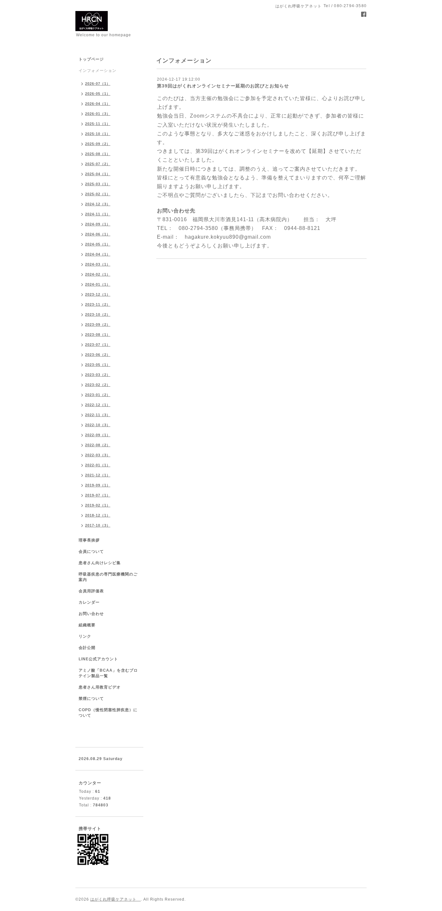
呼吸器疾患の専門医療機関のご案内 (108, 577)
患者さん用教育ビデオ (100, 687)
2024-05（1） (97, 244)
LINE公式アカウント (98, 659)
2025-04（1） (97, 174)
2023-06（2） (97, 355)
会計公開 (87, 647)
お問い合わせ (91, 613)
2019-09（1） (97, 485)
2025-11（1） (97, 124)
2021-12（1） (97, 475)
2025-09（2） (97, 144)
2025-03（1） (97, 184)
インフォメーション (97, 70)
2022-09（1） (97, 435)
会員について (91, 551)
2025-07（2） (97, 164)
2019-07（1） (97, 495)
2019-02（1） (97, 505)
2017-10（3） (97, 525)
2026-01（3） (97, 114)
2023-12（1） (97, 294)
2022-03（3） (97, 455)
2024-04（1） (97, 254)
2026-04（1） (97, 104)
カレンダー (89, 602)
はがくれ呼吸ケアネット (115, 899)
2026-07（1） (97, 83)
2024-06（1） (97, 234)
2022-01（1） (97, 465)
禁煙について (91, 698)
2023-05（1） (97, 365)
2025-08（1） (97, 154)
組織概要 (87, 625)
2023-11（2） (97, 304)
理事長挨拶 (89, 540)
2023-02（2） (97, 385)
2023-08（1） (97, 334)
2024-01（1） (97, 284)
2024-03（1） (97, 264)
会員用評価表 (91, 591)
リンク (85, 636)
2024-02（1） (97, 274)
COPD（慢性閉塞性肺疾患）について (108, 713)
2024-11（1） (97, 214)
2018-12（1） (97, 515)
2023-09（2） (97, 324)
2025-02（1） (97, 194)
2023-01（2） (97, 395)
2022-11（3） (97, 415)
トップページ (91, 59)
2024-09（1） (97, 224)
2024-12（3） (97, 204)
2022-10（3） (97, 425)
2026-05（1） (97, 94)
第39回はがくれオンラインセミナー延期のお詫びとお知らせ (223, 85)
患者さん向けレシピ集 (100, 563)
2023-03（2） (97, 375)
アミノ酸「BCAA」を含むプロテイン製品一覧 (108, 673)
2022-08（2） (97, 445)
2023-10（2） (97, 314)
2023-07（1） (97, 345)
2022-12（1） (97, 405)
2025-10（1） (97, 134)
